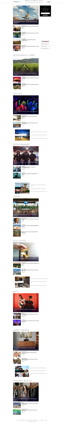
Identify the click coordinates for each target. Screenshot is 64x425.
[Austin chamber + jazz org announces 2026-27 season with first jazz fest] (17, 323)
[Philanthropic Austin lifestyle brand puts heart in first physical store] (17, 412)
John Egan (23, 405)
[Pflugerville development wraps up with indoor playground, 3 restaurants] (17, 86)
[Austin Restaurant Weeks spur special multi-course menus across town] (17, 80)
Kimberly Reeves (15, 216)
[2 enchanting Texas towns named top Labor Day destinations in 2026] (17, 42)
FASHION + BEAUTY (22, 381)
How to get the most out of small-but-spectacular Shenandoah (37, 370)
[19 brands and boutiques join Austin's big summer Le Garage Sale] (17, 354)
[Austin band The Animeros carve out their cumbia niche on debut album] (26, 155)
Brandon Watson (15, 75)
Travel (37, 0)
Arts (42, 0)
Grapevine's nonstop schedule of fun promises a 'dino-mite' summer (39, 191)
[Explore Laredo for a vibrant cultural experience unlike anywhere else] (17, 234)
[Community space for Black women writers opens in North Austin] (17, 28)
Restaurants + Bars (27, 0)
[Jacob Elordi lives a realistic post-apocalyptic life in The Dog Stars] (17, 176)
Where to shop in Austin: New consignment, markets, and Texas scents (39, 278)
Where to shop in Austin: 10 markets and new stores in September (38, 285)
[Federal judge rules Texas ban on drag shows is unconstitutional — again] (17, 169)
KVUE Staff (23, 118)
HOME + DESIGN (21, 330)
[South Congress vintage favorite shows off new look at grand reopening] (26, 392)
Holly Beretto (23, 265)
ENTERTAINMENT (21, 144)
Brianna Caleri (23, 28)
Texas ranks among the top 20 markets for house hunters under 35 (39, 131)
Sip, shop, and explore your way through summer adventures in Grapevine (38, 185)
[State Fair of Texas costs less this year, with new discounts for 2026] (17, 221)
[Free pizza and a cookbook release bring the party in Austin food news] (17, 48)
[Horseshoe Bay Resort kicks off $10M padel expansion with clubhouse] (26, 207)
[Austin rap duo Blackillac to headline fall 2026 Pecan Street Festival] (26, 303)
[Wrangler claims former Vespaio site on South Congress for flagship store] (17, 405)
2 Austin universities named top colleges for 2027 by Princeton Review (45, 48)
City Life (31, 0)
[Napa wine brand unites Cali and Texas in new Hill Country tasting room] (26, 66)
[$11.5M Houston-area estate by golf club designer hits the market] (17, 265)
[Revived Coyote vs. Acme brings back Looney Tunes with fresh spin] (26, 15)
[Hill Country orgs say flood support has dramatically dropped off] (17, 118)
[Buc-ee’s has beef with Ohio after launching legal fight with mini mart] (17, 227)
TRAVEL (17, 196)
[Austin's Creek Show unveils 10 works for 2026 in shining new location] (26, 105)
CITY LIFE (17, 93)
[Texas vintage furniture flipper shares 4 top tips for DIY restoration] (26, 341)
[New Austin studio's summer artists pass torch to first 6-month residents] (17, 316)
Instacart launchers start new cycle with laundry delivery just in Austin (45, 44)
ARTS (15, 291)
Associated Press (23, 169)
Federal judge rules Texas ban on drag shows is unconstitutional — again (28, 167)
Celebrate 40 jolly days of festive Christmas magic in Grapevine (38, 188)
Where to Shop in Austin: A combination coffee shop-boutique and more (38, 282)
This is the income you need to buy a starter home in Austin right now (39, 138)
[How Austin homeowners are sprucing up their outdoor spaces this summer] (17, 361)
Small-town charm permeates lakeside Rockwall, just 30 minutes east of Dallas (38, 374)
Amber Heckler (23, 361)
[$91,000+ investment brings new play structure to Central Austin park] (17, 35)
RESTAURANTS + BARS (24, 55)
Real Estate (40, 0)
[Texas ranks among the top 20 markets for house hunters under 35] (26, 252)
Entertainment (34, 0)
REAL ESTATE (19, 241)
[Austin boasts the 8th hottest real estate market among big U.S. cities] (17, 272)
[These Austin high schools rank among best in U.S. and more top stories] (17, 125)
